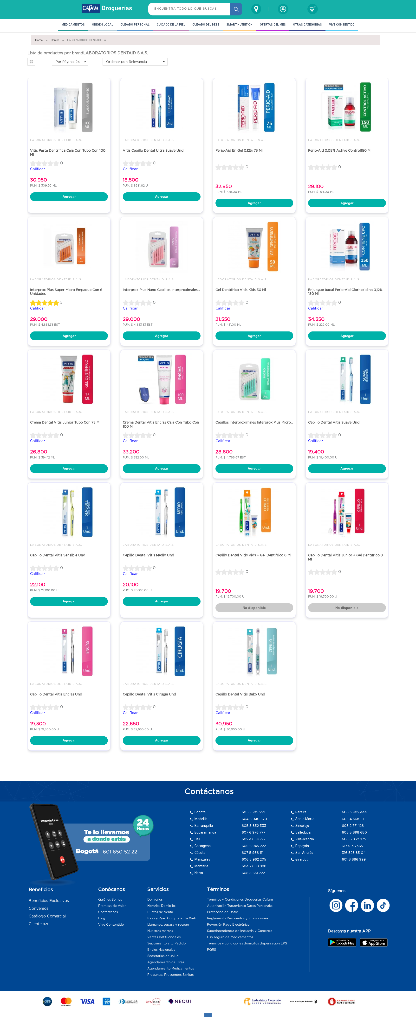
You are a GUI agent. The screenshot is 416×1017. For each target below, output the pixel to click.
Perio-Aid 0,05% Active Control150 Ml (339, 150)
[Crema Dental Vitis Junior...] (69, 379)
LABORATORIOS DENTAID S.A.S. (56, 140)
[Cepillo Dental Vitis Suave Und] (347, 379)
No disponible (254, 608)
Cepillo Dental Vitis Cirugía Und (149, 694)
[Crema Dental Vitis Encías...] (162, 379)
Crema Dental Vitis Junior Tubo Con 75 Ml (65, 422)
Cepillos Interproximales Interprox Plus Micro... (254, 422)
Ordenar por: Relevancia (126, 62)
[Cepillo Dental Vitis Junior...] (347, 512)
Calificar (37, 169)
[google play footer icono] (343, 942)
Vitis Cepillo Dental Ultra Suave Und (153, 150)
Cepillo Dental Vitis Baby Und (240, 694)
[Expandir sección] (208, 1015)
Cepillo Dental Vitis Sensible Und (57, 555)
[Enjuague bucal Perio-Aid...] (347, 246)
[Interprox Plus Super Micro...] (69, 246)
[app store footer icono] (373, 942)
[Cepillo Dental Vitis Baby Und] (254, 651)
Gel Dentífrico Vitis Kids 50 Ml (240, 290)
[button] (31, 62)
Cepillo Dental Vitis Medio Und (148, 555)
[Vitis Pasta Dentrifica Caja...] (69, 107)
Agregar (69, 196)
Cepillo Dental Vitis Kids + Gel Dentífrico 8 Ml (253, 555)
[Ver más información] (336, 905)
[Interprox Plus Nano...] (162, 246)
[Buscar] (236, 9)
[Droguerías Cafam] (107, 9)
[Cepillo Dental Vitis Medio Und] (162, 512)
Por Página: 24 (68, 62)
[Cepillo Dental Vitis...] (69, 512)
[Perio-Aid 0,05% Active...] (347, 107)
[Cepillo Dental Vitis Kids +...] (254, 512)
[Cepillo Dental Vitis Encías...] (69, 651)
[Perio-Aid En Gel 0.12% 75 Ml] (254, 107)
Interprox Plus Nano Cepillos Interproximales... (161, 290)
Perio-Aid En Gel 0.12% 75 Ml (239, 150)
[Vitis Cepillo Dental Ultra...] (162, 107)
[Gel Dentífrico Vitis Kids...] (254, 246)
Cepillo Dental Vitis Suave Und (333, 422)
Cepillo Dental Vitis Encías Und (56, 694)
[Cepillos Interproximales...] (254, 379)
